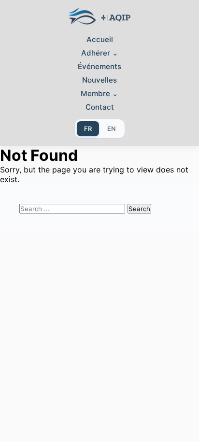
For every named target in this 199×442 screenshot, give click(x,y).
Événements (99, 66)
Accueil (99, 39)
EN (111, 128)
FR (88, 128)
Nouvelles (99, 80)
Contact (99, 107)
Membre (99, 93)
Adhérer (99, 52)
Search (139, 209)
